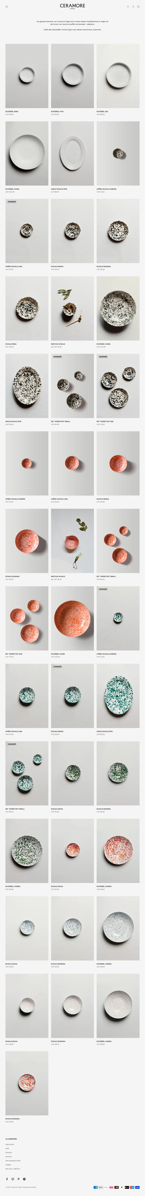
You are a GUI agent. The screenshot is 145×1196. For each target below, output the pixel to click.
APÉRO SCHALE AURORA (106, 189)
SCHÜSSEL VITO (57, 111)
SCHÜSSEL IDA (102, 111)
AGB (7, 1148)
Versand (8, 1152)
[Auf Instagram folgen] (12, 1179)
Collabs (8, 1165)
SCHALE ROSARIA (104, 266)
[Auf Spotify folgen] (24, 1179)
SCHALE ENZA (11, 344)
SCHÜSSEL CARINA (12, 886)
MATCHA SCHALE (58, 344)
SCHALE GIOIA (57, 809)
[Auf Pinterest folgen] (18, 1179)
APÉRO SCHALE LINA (13, 266)
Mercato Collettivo (12, 1169)
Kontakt (8, 1157)
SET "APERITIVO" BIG (105, 421)
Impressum (9, 1144)
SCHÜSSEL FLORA (12, 189)
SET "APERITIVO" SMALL (60, 421)
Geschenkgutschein (13, 1161)
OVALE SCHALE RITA (59, 189)
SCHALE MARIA (57, 266)
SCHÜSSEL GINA (11, 111)
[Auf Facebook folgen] (6, 1179)
